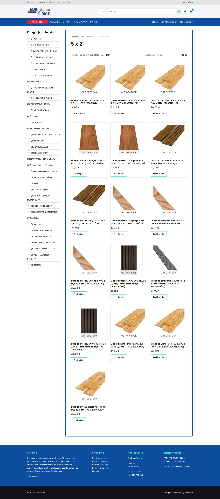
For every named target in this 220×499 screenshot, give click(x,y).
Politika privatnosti (100, 461)
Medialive (189, 492)
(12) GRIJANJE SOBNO (41, 57)
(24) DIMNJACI (37, 141)
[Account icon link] (185, 11)
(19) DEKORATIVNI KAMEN (38, 104)
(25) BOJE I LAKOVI (39, 147)
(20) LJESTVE (33, 116)
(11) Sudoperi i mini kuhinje (44, 51)
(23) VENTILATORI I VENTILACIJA (45, 135)
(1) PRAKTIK (36, 39)
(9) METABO (36, 265)
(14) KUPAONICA (38, 69)
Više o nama (32, 476)
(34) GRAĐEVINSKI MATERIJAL (44, 212)
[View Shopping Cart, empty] (191, 11)
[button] (37, 22)
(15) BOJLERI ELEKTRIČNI (42, 75)
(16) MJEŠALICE (34, 82)
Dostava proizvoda (100, 468)
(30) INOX (35, 183)
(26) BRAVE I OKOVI (39, 153)
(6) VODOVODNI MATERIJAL (43, 243)
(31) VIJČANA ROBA (39, 190)
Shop (82, 37)
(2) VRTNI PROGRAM (40, 110)
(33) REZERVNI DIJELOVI (41, 206)
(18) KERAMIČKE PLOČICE (42, 98)
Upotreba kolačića (100, 464)
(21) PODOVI (36, 122)
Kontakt (95, 471)
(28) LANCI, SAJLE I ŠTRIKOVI (40, 165)
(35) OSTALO (33, 218)
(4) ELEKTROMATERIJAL (41, 230)
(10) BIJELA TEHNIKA (40, 45)
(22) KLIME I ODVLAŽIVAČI (38, 128)
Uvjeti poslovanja (99, 458)
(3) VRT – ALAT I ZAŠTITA (42, 177)
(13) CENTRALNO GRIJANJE (43, 63)
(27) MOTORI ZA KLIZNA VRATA (41, 159)
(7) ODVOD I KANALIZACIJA (43, 249)
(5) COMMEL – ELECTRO (41, 236)
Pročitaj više (79, 113)
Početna (74, 37)
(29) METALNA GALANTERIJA (44, 171)
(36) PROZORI (37, 224)
